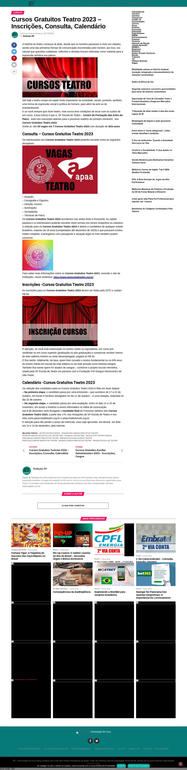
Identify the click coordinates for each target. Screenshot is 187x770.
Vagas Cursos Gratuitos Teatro (75, 441)
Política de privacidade (55, 749)
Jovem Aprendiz (139, 45)
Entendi (121, 766)
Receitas (136, 51)
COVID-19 (136, 20)
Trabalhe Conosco (104, 749)
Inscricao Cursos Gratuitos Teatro (41, 438)
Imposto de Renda (140, 43)
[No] (183, 766)
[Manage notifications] (180, 764)
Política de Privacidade (139, 766)
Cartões (135, 16)
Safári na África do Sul (142, 82)
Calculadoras (138, 12)
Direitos (135, 27)
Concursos (106, 3)
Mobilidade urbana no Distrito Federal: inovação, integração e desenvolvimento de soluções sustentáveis (153, 72)
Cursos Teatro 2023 (75, 436)
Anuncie (147, 749)
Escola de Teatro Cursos (99, 436)
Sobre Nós (134, 749)
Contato (121, 749)
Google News (161, 749)
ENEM (134, 35)
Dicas (134, 25)
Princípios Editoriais (29, 749)
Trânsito (136, 57)
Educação (120, 3)
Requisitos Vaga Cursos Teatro (76, 438)
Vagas (135, 63)
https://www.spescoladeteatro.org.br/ (73, 277)
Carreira (91, 3)
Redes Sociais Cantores (143, 53)
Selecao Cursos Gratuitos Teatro (40, 441)
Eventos (136, 39)
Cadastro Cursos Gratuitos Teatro (80, 433)
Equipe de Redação (81, 749)
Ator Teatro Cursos (50, 433)
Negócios (136, 49)
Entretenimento (139, 3)
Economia (77, 3)
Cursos (135, 23)
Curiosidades (138, 22)
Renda (135, 55)
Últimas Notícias (59, 3)
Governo (136, 41)
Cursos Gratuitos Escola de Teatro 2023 (43, 436)
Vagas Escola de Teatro (105, 441)
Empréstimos (138, 33)
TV (133, 59)
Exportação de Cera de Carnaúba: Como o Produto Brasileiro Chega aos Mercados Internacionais (152, 101)
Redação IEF (28, 36)
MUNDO (135, 47)
